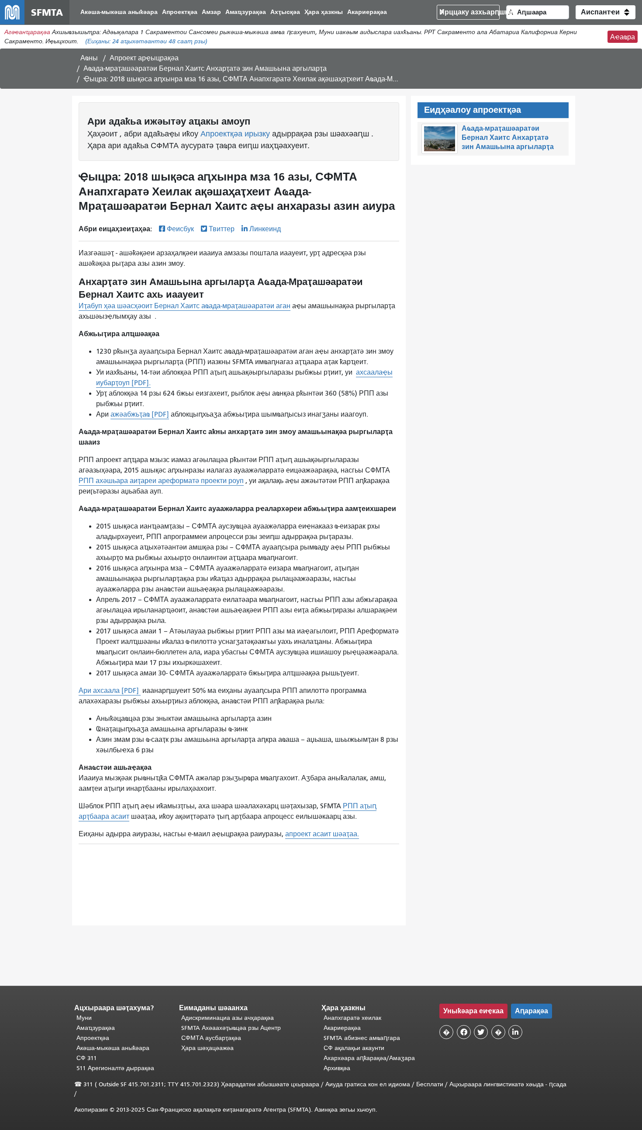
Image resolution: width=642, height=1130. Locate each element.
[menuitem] (119, 12)
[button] (605, 12)
